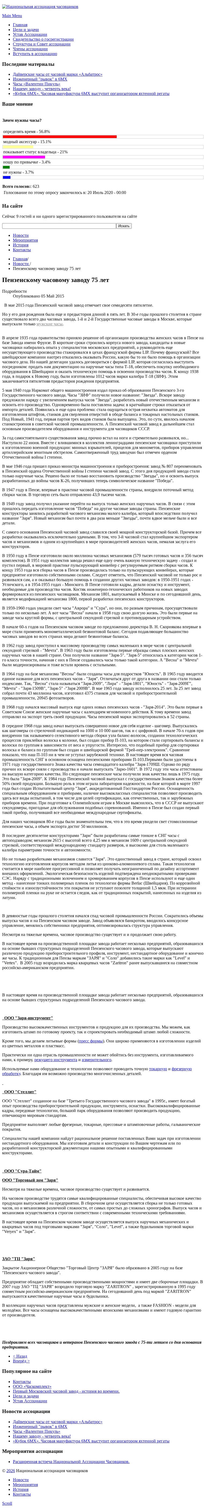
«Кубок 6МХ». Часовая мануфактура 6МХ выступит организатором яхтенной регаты (91, 93)
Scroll (7, 1503)
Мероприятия (25, 240)
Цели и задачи (26, 1396)
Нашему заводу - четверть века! (42, 88)
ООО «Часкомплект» (32, 1386)
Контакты (22, 249)
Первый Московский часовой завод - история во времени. (66, 1391)
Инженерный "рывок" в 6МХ (40, 79)
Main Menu (12, 15)
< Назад (20, 1356)
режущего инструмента (55, 1059)
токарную (158, 1069)
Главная (20, 259)
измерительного (96, 1059)
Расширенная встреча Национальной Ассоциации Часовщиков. (71, 1461)
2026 (10, 1470)
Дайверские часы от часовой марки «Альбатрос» (57, 74)
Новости (21, 235)
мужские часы (49, 324)
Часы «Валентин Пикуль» (36, 84)
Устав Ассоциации (30, 1401)
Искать (124, 226)
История (20, 245)
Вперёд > (21, 1361)
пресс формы (91, 1041)
